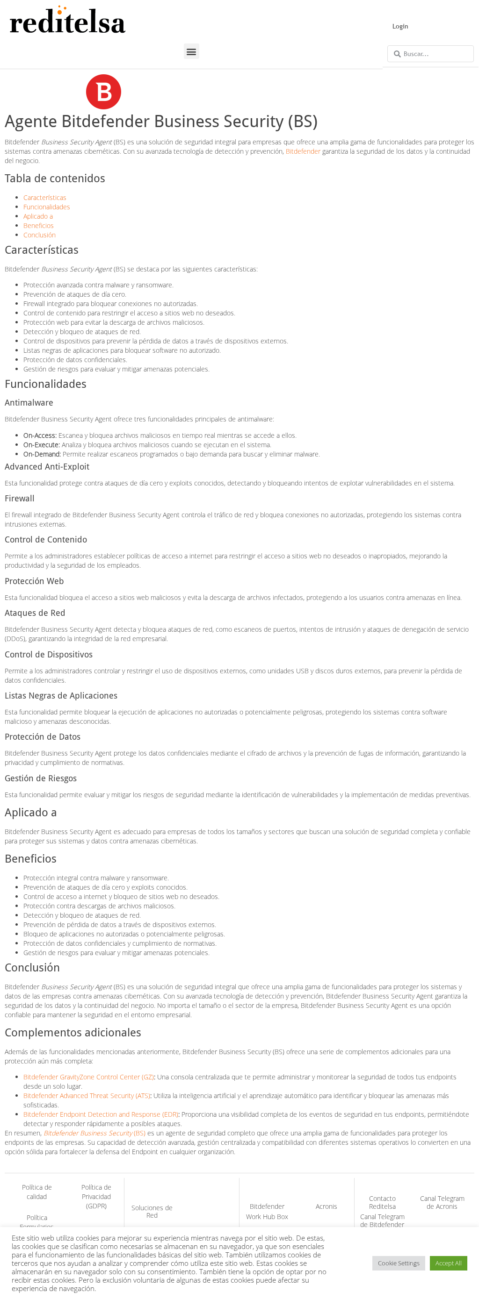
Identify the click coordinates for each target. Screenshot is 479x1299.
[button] (191, 51)
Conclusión (39, 234)
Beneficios (38, 225)
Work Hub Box (267, 1216)
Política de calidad (37, 1192)
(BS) (94, 1132)
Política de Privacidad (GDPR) (96, 1196)
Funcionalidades (46, 206)
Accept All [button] (448, 1263)
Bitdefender (303, 151)
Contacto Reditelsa (382, 1202)
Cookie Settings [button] (399, 1263)
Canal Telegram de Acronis (442, 1202)
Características (44, 197)
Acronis (326, 1206)
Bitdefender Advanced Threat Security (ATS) (86, 1095)
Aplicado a (38, 216)
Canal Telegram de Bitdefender (382, 1220)
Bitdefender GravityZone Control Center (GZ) (88, 1076)
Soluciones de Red (152, 1211)
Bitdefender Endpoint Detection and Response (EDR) (100, 1114)
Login (400, 26)
